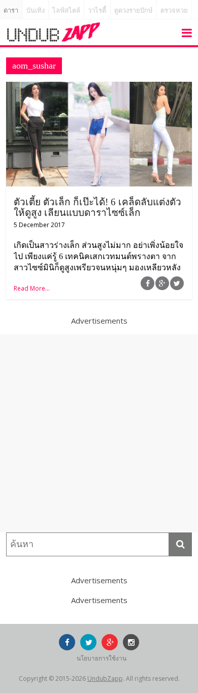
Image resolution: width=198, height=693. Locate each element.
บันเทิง (35, 10)
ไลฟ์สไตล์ (66, 10)
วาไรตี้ (97, 10)
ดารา (11, 10)
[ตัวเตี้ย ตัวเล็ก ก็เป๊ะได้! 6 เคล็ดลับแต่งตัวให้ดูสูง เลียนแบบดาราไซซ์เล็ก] (99, 87)
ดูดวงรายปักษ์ (133, 10)
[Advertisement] (99, 433)
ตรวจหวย (174, 10)
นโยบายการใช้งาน (101, 658)
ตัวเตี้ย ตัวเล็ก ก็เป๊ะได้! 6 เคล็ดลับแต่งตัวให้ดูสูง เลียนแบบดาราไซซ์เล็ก (97, 207)
